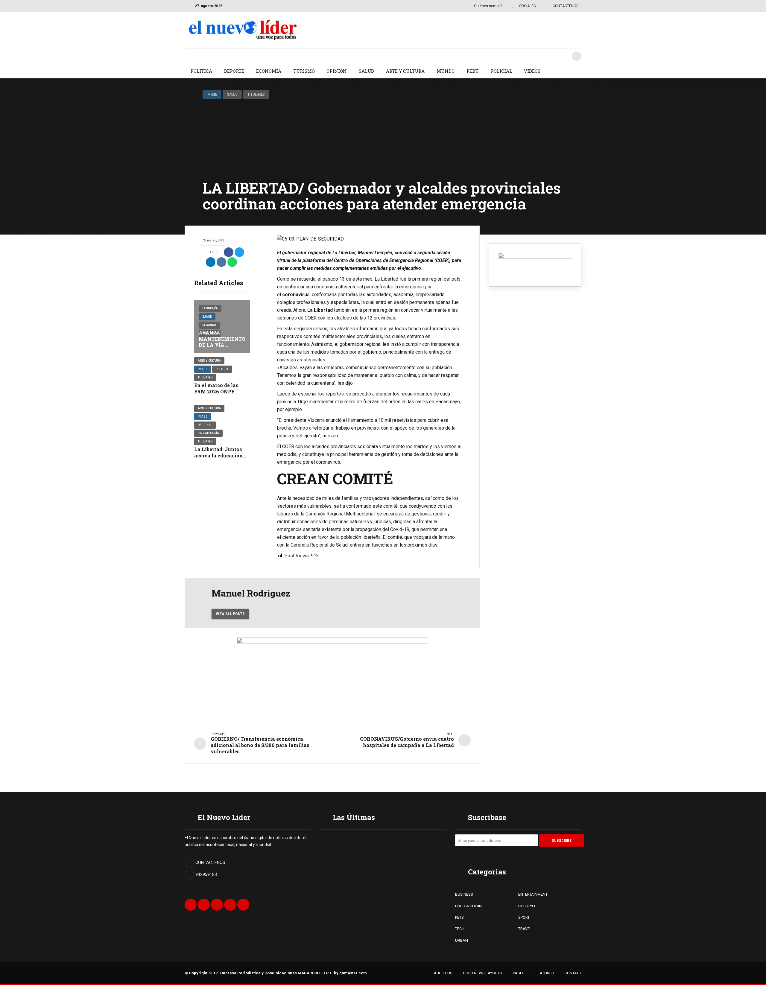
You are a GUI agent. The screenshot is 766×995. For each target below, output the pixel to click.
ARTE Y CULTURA (405, 71)
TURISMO (304, 71)
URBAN (461, 940)
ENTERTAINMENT (533, 894)
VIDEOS (532, 71)
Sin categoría (208, 433)
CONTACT (573, 973)
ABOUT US (443, 973)
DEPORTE (234, 71)
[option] (369, 239)
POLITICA (201, 71)
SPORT (524, 917)
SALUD (366, 71)
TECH (459, 928)
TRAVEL (525, 928)
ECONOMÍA (268, 71)
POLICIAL (501, 71)
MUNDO (446, 71)
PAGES (519, 973)
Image (212, 94)
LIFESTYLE (527, 906)
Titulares (256, 94)
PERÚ (472, 71)
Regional (209, 325)
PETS (459, 917)
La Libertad (386, 279)
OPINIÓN (336, 71)
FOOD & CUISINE (469, 906)
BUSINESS (464, 894)
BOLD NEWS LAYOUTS (482, 973)
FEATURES (545, 973)
